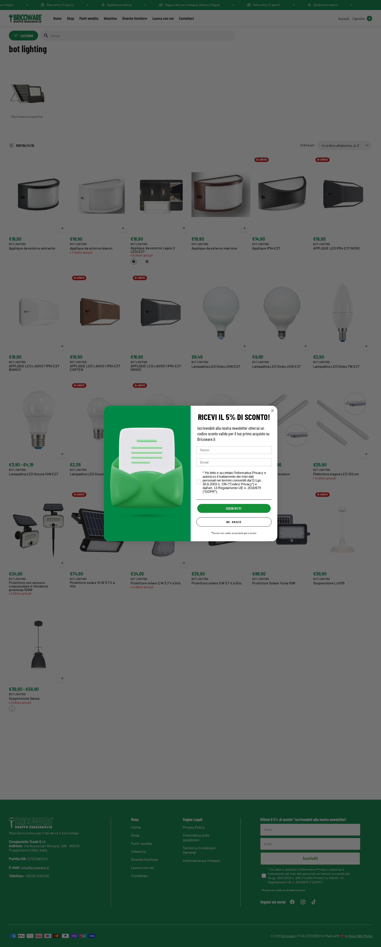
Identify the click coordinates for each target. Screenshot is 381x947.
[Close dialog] (272, 410)
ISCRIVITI (234, 508)
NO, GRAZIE (234, 522)
